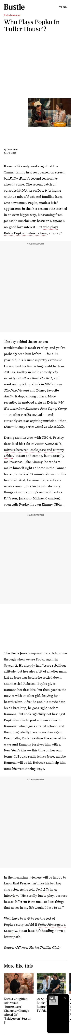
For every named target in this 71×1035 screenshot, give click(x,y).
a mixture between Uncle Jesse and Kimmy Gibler (34, 449)
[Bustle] (14, 7)
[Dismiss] (65, 998)
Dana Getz (12, 149)
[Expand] (52, 998)
